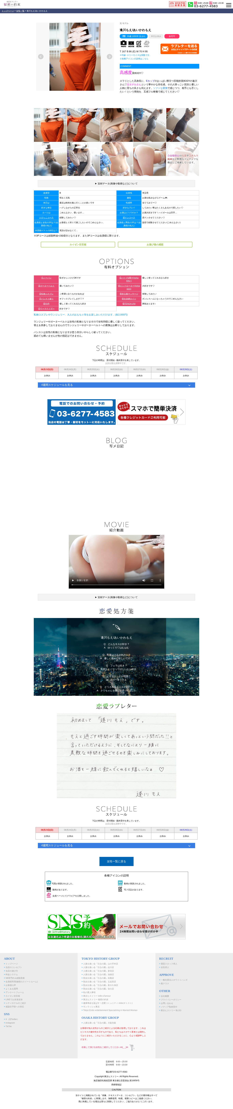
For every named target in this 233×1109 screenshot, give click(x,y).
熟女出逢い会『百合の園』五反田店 (99, 981)
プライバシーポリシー (170, 1000)
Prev (40, 56)
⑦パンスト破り (46, 299)
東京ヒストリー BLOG (170, 1010)
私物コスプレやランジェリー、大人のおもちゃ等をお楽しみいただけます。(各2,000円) (81, 314)
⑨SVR (46, 304)
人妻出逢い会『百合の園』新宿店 (98, 971)
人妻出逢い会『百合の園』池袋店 (98, 974)
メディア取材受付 (168, 1007)
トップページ (8, 11)
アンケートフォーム (14, 992)
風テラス (164, 983)
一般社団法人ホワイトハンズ (173, 980)
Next (109, 56)
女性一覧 (20, 11)
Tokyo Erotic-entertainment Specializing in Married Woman (109, 1010)
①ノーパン (46, 278)
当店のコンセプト (13, 967)
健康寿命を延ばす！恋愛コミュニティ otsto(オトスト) (107, 1003)
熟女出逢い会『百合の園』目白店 (98, 989)
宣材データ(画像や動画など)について (118, 183)
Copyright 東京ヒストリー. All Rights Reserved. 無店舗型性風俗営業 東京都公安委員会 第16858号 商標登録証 (117, 1080)
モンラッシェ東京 (91, 1006)
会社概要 (164, 996)
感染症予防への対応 (14, 1006)
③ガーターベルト (46, 286)
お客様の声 (10, 985)
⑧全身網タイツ (129, 299)
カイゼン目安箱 (12, 996)
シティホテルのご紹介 (15, 1003)
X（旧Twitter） (11, 1019)
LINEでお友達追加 (13, 999)
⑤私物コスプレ (46, 294)
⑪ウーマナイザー (46, 308)
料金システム (11, 974)
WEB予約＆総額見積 (14, 978)
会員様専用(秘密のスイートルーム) (21, 981)
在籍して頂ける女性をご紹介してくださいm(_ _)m (105, 1047)
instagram (9, 1023)
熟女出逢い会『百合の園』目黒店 (98, 978)
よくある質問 (11, 989)
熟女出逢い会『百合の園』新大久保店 (100, 985)
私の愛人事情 (89, 992)
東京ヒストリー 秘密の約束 (95, 999)
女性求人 (164, 967)
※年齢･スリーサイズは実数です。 (135, 55)
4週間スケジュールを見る (57, 384)
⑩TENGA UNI (128, 304)
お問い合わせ (166, 1003)
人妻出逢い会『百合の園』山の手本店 (100, 964)
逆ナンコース (129, 217)
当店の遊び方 (11, 971)
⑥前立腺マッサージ (129, 294)
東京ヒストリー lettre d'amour (96, 996)
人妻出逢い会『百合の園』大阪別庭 (99, 1023)
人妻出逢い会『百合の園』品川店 (98, 967)
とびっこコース (46, 217)
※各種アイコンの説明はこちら (134, 59)
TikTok (8, 1026)
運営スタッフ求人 (168, 964)
